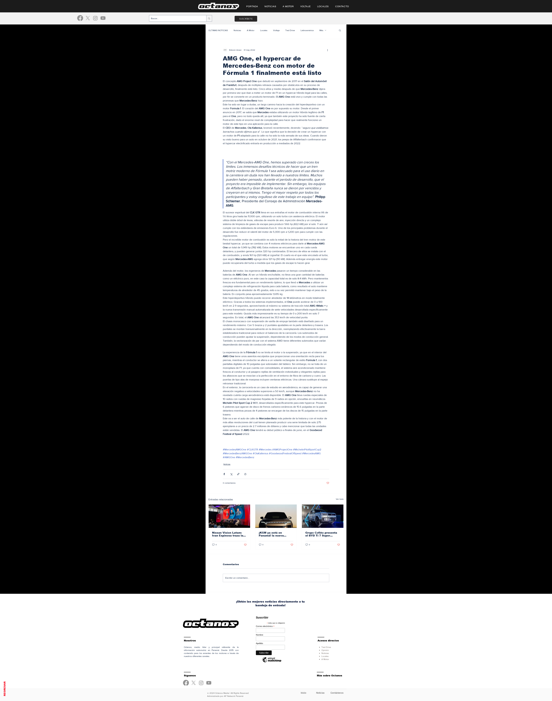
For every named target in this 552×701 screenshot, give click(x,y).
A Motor (250, 30)
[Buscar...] (209, 18)
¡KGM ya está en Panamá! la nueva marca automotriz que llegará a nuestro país (274, 534)
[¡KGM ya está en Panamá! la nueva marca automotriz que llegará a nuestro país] (276, 516)
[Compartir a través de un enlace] (238, 474)
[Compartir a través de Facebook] (224, 474)
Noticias (237, 30)
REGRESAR (4, 688)
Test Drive (290, 30)
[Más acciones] (327, 50)
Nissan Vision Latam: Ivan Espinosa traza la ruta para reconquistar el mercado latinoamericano (228, 534)
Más (321, 30)
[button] (340, 30)
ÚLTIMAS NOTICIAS (218, 30)
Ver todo (340, 499)
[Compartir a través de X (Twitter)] (231, 474)
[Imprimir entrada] (245, 474)
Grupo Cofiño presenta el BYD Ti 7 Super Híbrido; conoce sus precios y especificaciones (321, 534)
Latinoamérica (307, 30)
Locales (263, 30)
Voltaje (276, 30)
